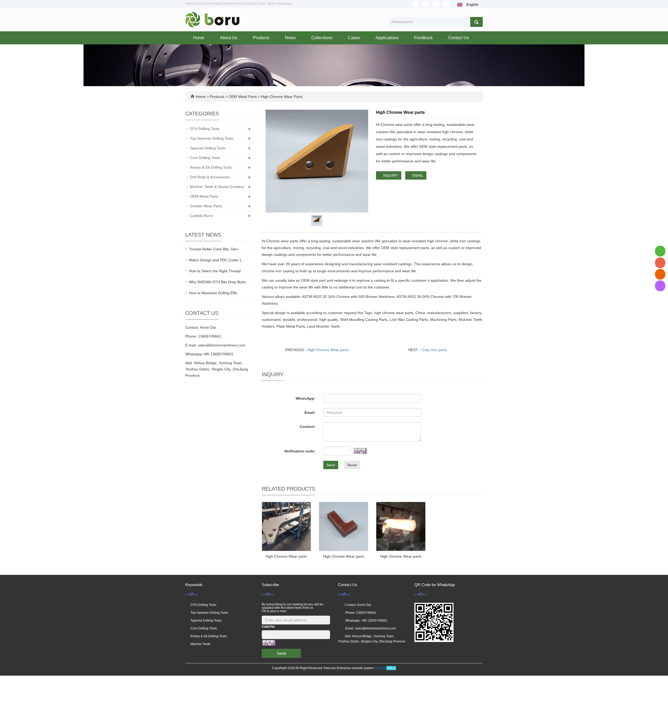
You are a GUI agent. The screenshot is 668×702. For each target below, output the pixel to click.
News (290, 38)
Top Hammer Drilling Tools (211, 138)
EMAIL (417, 175)
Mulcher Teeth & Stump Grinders (217, 187)
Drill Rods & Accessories (210, 177)
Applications (386, 38)
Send (330, 465)
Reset (352, 465)
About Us (228, 38)
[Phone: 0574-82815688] (660, 262)
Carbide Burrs (201, 216)
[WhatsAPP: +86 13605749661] (660, 251)
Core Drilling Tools (205, 158)
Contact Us (458, 38)
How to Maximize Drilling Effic (213, 293)
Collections (321, 38)
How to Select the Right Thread (215, 271)
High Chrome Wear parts (328, 350)
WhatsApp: (305, 398)
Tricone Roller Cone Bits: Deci (213, 249)
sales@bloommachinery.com (221, 345)
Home (198, 38)
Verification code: (299, 451)
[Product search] (476, 22)
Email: (310, 412)
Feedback (423, 38)
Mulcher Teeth (200, 644)
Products (261, 38)
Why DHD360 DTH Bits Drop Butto (217, 282)
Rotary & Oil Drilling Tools (211, 167)
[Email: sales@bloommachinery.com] (660, 274)
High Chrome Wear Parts (281, 97)
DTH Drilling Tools (204, 129)
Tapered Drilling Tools (207, 148)
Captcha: (268, 626)
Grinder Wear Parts (206, 206)
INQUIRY (390, 175)
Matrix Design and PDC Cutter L (215, 260)
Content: (307, 426)
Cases (354, 38)
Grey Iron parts (434, 350)
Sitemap (380, 668)
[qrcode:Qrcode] (660, 285)
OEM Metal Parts (243, 97)
